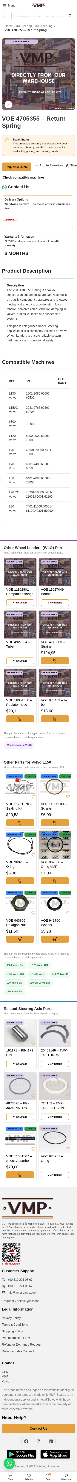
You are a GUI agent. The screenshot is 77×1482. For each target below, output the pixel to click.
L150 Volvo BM (15, 974)
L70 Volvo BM (14, 982)
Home (9, 26)
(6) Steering (24, 26)
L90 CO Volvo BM (40, 982)
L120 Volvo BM (39, 965)
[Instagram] (38, 1441)
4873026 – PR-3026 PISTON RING (17, 1107)
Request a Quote (17, 166)
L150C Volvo (38, 974)
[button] (55, 660)
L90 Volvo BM (14, 991)
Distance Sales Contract (18, 1351)
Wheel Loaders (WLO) (19, 745)
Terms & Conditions (15, 1324)
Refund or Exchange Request (21, 1344)
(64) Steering (44, 26)
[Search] (70, 16)
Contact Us (18, 187)
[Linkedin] (51, 1441)
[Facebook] (26, 1441)
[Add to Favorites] (33, 582)
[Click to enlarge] (8, 104)
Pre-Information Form (16, 1337)
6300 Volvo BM (15, 965)
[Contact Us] (4, 187)
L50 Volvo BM (60, 974)
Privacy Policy (11, 1318)
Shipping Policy (12, 1331)
